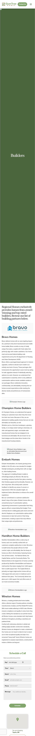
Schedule (17, 705)
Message (8, 692)
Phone (7, 686)
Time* (7, 668)
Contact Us (22, 4)
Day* (6, 662)
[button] (17, 719)
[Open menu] (30, 4)
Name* (7, 674)
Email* (7, 680)
